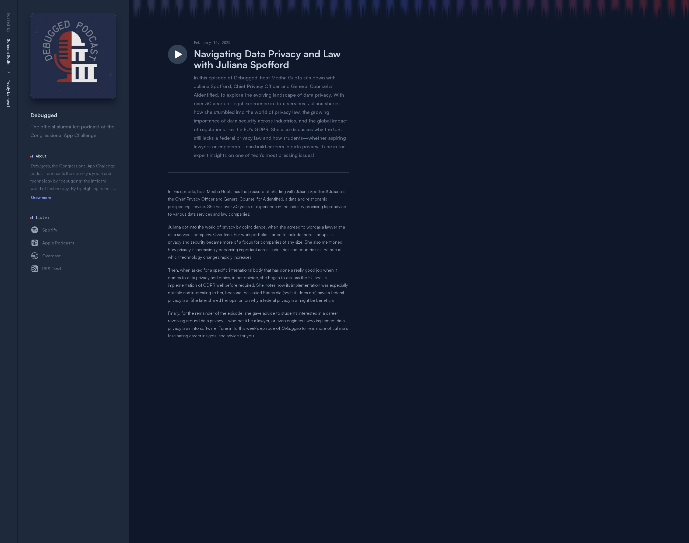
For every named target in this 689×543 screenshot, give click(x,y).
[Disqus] (258, 406)
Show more (40, 197)
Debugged (43, 115)
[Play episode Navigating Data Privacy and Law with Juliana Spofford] (177, 54)
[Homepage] (73, 56)
